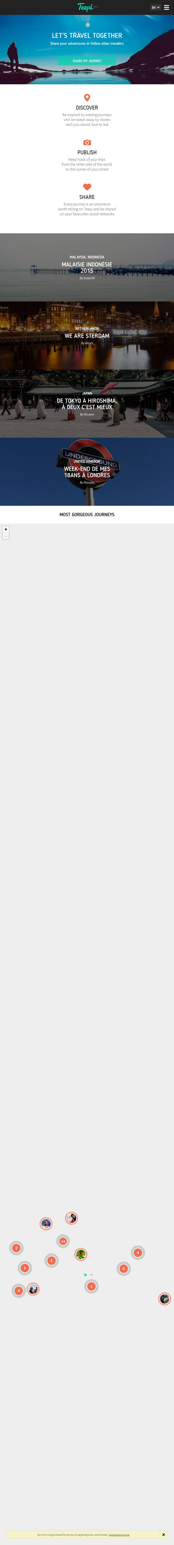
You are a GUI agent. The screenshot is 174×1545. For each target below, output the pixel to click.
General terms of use (119, 1534)
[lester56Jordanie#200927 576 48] (81, 1254)
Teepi (87, 7)
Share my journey (87, 61)
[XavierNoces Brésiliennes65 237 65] (33, 1289)
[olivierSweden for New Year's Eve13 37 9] (71, 1218)
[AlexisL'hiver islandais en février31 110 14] (46, 1223)
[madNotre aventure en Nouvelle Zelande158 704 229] (164, 1299)
